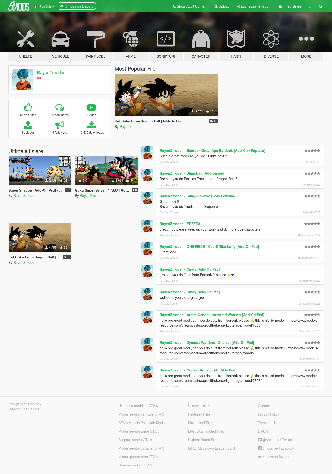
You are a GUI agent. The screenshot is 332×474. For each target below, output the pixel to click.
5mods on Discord (276, 456)
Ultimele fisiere (199, 405)
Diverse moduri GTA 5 (135, 465)
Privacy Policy (268, 414)
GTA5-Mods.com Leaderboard (211, 448)
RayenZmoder (51, 72)
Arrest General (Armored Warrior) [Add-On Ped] (225, 314)
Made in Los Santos (23, 408)
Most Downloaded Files (206, 431)
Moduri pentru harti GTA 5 (138, 456)
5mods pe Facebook (278, 448)
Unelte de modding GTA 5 (138, 405)
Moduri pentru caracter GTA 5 (141, 448)
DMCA (263, 431)
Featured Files (199, 414)
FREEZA (193, 223)
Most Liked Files (200, 422)
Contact (264, 405)
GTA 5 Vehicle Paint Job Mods (141, 422)
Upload (224, 6)
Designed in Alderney (24, 404)
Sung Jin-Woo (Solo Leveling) (211, 195)
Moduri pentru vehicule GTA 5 (141, 414)
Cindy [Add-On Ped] (203, 269)
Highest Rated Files (203, 439)
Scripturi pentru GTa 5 (135, 439)
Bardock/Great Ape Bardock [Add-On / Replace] (226, 150)
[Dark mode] (310, 6)
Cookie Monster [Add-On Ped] (211, 370)
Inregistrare (292, 6)
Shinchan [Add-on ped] (206, 173)
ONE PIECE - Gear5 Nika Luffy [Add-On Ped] (223, 246)
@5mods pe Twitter (277, 439)
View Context (171, 162)
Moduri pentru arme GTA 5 (138, 431)
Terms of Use (268, 422)
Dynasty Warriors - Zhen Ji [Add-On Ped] (220, 342)
